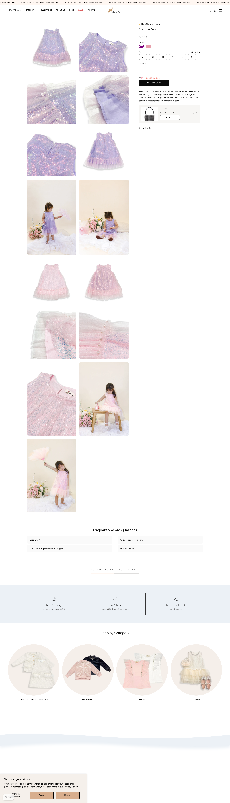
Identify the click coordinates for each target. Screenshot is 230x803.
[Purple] (141, 46)
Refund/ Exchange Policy (139, 756)
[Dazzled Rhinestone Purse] (149, 114)
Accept (42, 795)
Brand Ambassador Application (97, 765)
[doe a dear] (115, 10)
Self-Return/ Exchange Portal (141, 761)
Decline (68, 795)
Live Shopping (88, 770)
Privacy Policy (88, 756)
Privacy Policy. (71, 786)
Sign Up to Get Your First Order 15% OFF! (21, 2)
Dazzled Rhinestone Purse (168, 112)
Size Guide (132, 751)
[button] (15, 10)
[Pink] (148, 46)
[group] (115, 672)
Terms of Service (89, 761)
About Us (86, 751)
